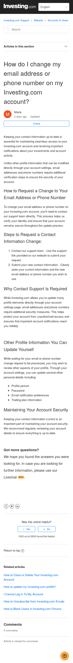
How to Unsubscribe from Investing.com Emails (34, 601)
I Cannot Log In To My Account (23, 594)
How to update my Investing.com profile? (30, 587)
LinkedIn (17, 506)
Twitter (11, 506)
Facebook (6, 506)
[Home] (20, 8)
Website (38, 20)
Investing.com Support (16, 20)
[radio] (26, 529)
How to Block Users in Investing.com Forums (33, 609)
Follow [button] (36, 123)
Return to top (12, 550)
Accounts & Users (58, 20)
